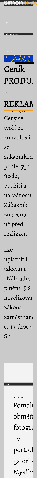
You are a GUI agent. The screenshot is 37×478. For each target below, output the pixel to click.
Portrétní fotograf (8, 51)
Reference (7, 23)
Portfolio (7, 22)
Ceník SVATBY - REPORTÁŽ (12, 27)
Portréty (5, 9)
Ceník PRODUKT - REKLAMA (12, 29)
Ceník (6, 25)
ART (7, 9)
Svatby (14, 9)
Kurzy (6, 24)
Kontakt (7, 31)
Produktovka (10, 9)
